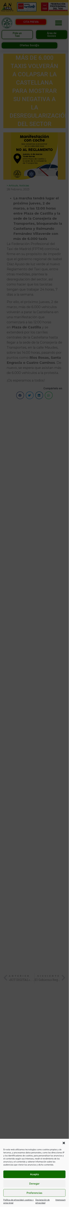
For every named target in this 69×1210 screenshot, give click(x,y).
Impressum (60, 1200)
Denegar (34, 1183)
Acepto (34, 1174)
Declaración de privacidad (42, 1201)
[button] (63, 1143)
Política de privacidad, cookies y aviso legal (18, 1201)
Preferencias (34, 1192)
